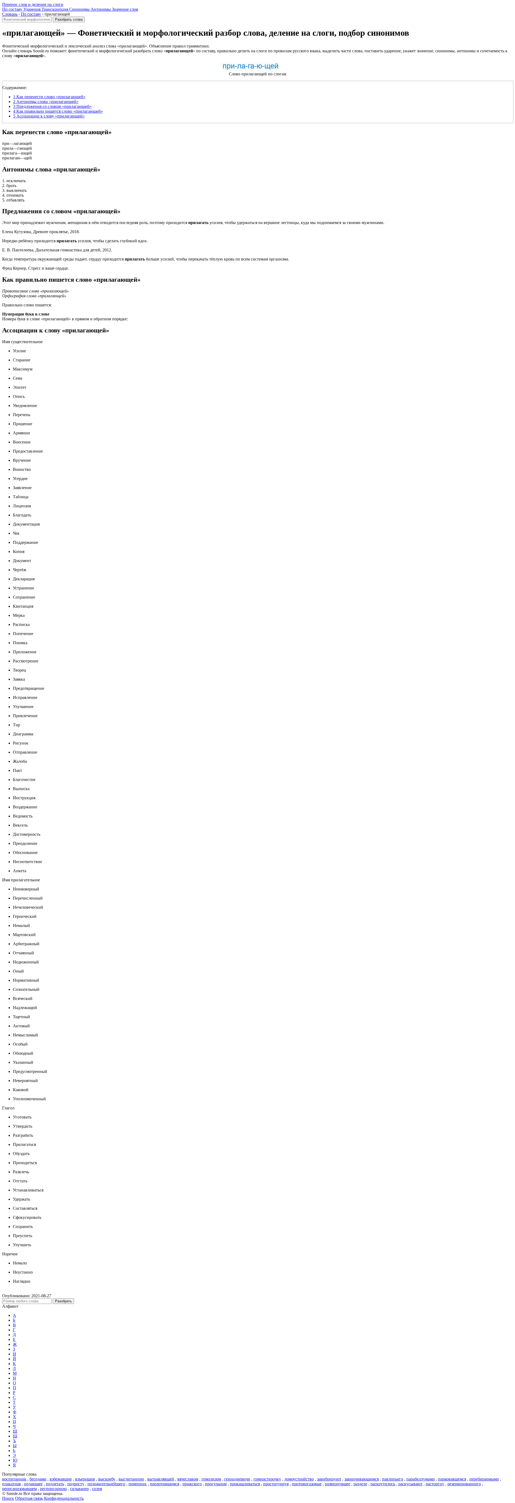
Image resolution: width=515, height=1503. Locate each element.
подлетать (55, 1484)
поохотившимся (164, 1484)
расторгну (435, 1484)
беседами (38, 1479)
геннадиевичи (237, 1479)
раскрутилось (382, 1484)
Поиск (8, 1498)
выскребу (106, 1479)
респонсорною (53, 1488)
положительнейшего (106, 1484)
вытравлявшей (160, 1479)
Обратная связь (29, 1498)
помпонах (137, 1484)
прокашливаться (245, 1484)
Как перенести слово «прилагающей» (49, 96)
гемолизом (211, 1479)
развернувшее (337, 1484)
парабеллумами (420, 1479)
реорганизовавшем (19, 1488)
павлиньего (392, 1479)
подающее (33, 1484)
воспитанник (14, 1479)
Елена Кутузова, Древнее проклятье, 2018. (41, 231)
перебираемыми (484, 1479)
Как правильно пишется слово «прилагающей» (58, 111)
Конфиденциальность (64, 1498)
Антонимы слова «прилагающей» (46, 101)
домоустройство (299, 1479)
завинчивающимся (361, 1479)
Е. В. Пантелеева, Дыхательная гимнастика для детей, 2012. (57, 250)
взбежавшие (61, 1479)
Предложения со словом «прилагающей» (52, 106)
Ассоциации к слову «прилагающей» (49, 116)
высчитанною (131, 1479)
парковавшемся (452, 1479)
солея (97, 1488)
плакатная (11, 1484)
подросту (75, 1484)
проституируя (276, 1484)
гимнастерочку (267, 1479)
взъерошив (85, 1479)
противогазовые (307, 1484)
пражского (192, 1484)
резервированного (464, 1484)
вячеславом (187, 1479)
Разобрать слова (69, 19)
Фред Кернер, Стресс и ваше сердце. (35, 268)
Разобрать (63, 1301)
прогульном (216, 1484)
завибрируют (329, 1479)
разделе (360, 1484)
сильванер (79, 1488)
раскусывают (410, 1484)
